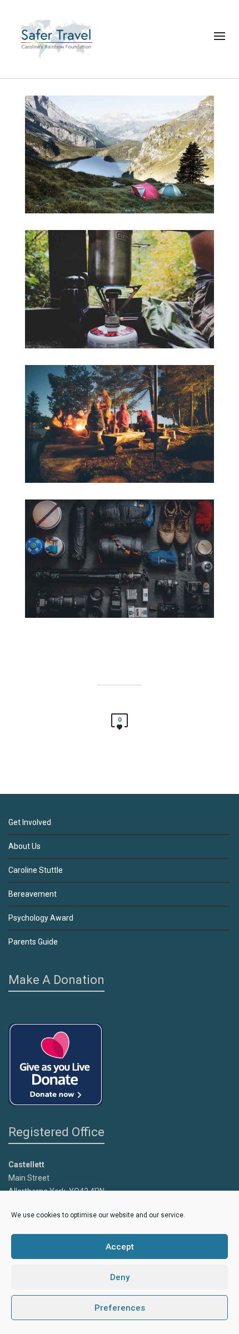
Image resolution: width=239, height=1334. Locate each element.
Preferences (119, 1308)
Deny (120, 1277)
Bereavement (32, 894)
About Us (24, 846)
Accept (120, 1247)
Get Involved (29, 822)
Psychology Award (40, 917)
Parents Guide (33, 941)
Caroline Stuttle (35, 870)
